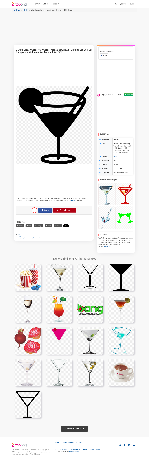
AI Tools (45, 4)
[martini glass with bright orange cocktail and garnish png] (121, 309)
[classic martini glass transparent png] (59, 372)
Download (129, 94)
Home (18, 10)
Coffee (105, 55)
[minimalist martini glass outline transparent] (28, 404)
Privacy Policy (75, 449)
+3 (66, 226)
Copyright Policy (68, 442)
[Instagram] (129, 445)
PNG (25, 10)
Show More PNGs (73, 429)
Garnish (57, 226)
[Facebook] (124, 445)
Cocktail (19, 226)
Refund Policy (95, 449)
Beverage (38, 226)
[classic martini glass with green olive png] (90, 341)
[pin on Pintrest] (38, 266)
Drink (29, 226)
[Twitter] (120, 445)
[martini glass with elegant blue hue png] (121, 341)
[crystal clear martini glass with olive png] (28, 372)
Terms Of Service (61, 449)
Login (133, 4)
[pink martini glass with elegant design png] (59, 341)
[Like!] (34, 210)
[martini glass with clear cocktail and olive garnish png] (28, 341)
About (57, 442)
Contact (56, 4)
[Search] (116, 4)
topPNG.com (74, 451)
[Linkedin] (134, 445)
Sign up (123, 4)
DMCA (84, 449)
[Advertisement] (74, 29)
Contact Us (106, 247)
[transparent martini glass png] (90, 372)
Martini (48, 226)
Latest (37, 4)
